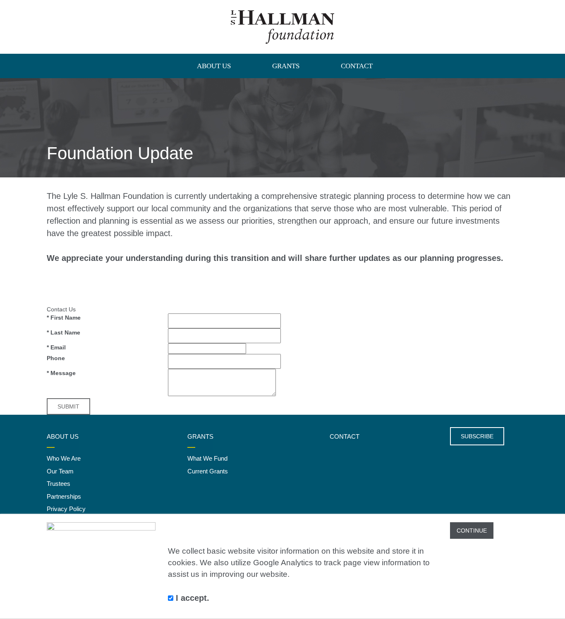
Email (56, 347)
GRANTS (285, 66)
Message (61, 373)
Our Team (60, 471)
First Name (64, 317)
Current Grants (207, 471)
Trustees (58, 483)
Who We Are (64, 458)
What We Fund (207, 458)
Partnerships (64, 496)
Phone (56, 358)
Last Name (63, 332)
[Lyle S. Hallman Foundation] (282, 27)
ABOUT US (214, 66)
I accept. (191, 597)
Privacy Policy (66, 508)
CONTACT (357, 66)
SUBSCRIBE (477, 436)
